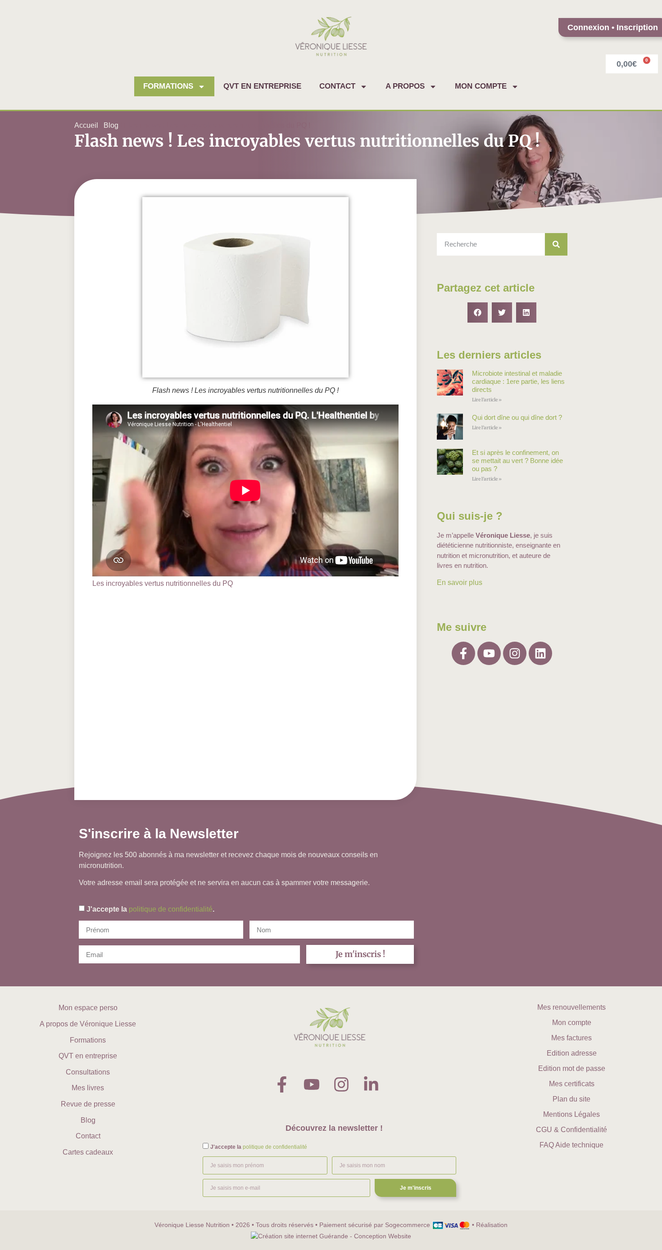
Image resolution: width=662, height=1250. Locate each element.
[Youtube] (489, 653)
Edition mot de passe (571, 1068)
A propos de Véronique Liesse (88, 1024)
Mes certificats (571, 1084)
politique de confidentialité (171, 909)
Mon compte (481, 86)
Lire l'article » (487, 400)
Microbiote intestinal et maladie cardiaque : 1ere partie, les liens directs (518, 381)
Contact (337, 86)
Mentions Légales (571, 1114)
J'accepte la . (150, 909)
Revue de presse (88, 1104)
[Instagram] (514, 653)
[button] (477, 312)
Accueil (86, 125)
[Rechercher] (556, 244)
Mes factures (571, 1038)
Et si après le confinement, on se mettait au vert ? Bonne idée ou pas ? (517, 460)
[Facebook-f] (463, 653)
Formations (168, 86)
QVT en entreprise (262, 86)
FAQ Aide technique (571, 1145)
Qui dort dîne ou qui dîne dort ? (517, 417)
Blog (111, 125)
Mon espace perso (88, 1008)
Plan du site (571, 1099)
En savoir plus (459, 582)
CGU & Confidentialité (571, 1129)
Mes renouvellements (571, 1007)
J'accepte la (258, 1147)
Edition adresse (572, 1053)
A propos (405, 86)
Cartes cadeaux (88, 1152)
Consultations (88, 1072)
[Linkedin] (540, 653)
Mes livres (88, 1088)
